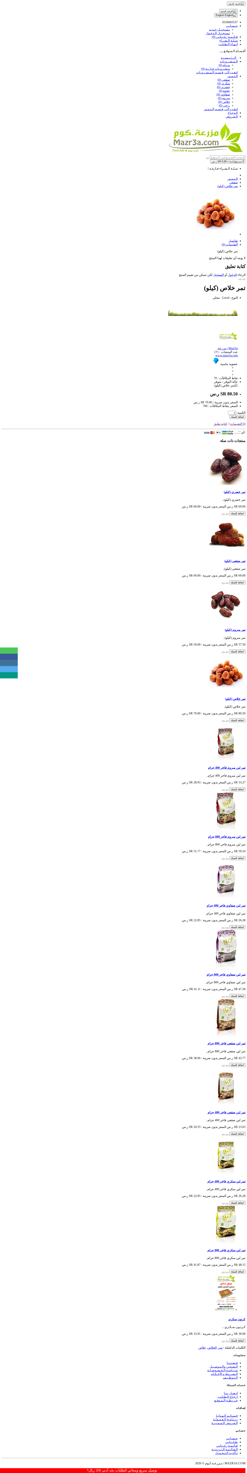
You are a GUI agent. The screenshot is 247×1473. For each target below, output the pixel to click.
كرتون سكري (236, 1319)
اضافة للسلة (237, 416)
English (220, 15)
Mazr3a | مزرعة (228, 348)
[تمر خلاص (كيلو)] (216, 234)
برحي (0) (224, 105)
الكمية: (241, 412)
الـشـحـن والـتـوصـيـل (224, 1366)
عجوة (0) (224, 90)
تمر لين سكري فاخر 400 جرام (226, 1181)
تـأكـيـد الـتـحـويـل (226, 1453)
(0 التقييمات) (237, 424)
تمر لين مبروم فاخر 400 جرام (226, 767)
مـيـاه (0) (224, 65)
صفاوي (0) (223, 94)
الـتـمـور (232, 76)
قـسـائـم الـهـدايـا (227, 1415)
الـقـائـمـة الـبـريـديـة (224, 1449)
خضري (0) (223, 87)
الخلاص (212, 1347)
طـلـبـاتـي (231, 1442)
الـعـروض (232, 116)
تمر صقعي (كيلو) (234, 561)
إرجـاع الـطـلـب (228, 1396)
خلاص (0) (224, 101)
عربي (224, 10)
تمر (220, 1347)
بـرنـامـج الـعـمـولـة (225, 1419)
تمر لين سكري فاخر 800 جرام (226, 1250)
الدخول (232, 274)
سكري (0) (223, 83)
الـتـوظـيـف (230, 1377)
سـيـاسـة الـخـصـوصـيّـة (222, 1370)
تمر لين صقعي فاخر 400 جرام (226, 1112)
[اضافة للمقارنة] (240, 279)
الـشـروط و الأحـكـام (224, 1374)
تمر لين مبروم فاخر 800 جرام (226, 836)
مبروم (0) (224, 98)
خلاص (202, 1347)
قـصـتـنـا (232, 1363)
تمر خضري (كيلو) (234, 492)
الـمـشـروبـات (229, 61)
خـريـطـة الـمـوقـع (226, 1400)
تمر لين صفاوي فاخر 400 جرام (226, 905)
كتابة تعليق (220, 424)
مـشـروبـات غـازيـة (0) (215, 68)
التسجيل (218, 274)
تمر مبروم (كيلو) (235, 629)
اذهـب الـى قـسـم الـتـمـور (221, 109)
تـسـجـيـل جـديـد (219, 29)
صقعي (233, 182)
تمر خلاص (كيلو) (227, 186)
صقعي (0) (223, 79)
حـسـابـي (232, 1438)
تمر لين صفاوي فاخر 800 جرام (226, 974)
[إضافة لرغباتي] (243, 279)
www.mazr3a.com (226, 355)
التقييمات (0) (230, 244)
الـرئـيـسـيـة (228, 57)
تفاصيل (233, 240)
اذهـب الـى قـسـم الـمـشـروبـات (217, 72)
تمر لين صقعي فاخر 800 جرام (226, 1043)
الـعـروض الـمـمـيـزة (224, 1423)
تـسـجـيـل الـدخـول (218, 33)
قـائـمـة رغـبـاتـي (227, 1445)
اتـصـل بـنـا (231, 1393)
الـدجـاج (233, 112)
